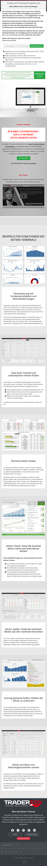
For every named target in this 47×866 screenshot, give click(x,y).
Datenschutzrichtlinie (9, 40)
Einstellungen (9, 46)
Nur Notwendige (22, 46)
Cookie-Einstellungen (11, 35)
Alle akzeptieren (36, 46)
